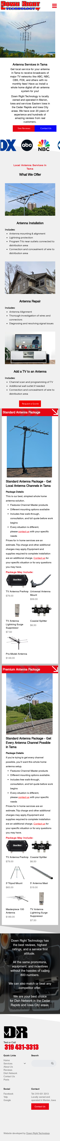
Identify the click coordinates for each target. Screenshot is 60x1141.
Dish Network (10, 1073)
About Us (8, 1066)
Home (7, 1060)
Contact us (39, 558)
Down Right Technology (38, 1133)
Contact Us (9, 1076)
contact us (23, 531)
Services (8, 1063)
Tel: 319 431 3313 (40, 1093)
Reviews (8, 1070)
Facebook (8, 1093)
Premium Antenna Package (21, 669)
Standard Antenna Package (21, 412)
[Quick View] (17, 846)
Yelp (6, 1097)
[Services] (25, 1063)
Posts (6, 1079)
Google (7, 1100)
